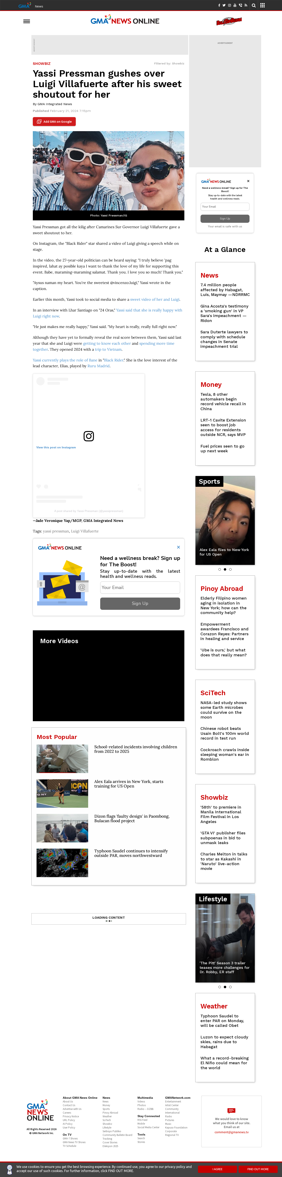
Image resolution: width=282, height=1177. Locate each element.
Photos (141, 1105)
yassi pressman (56, 531)
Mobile (141, 1123)
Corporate (171, 1131)
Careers (67, 1112)
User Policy (69, 1127)
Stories (141, 1142)
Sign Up (140, 603)
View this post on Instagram (56, 447)
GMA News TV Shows (74, 1142)
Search (141, 1138)
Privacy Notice (71, 1116)
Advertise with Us (72, 1109)
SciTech (107, 1120)
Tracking (107, 1138)
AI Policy (67, 1124)
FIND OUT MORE (258, 1169)
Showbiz (107, 1124)
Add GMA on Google (55, 121)
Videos (141, 1101)
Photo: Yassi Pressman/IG (108, 215)
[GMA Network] (25, 5)
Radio (168, 1116)
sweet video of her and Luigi (154, 299)
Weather (107, 1116)
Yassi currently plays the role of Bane (65, 360)
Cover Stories (110, 1142)
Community (172, 1109)
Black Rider (113, 360)
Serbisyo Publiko (112, 1131)
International (172, 1112)
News (39, 6)
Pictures (169, 1120)
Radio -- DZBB (145, 1109)
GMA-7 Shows (70, 1138)
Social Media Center (148, 1127)
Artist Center (172, 1105)
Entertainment (173, 1101)
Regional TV (172, 1135)
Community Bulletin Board (117, 1135)
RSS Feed (142, 1120)
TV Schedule (69, 1146)
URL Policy (69, 1120)
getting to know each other (107, 343)
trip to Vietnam (108, 349)
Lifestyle (107, 1127)
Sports (106, 1109)
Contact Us (69, 1105)
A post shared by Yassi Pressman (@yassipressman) (88, 511)
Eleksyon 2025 (110, 1146)
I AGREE (218, 1169)
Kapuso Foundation (176, 1127)
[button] (219, 569)
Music (168, 1124)
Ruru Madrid (99, 365)
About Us (68, 1101)
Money (106, 1105)
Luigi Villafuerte (85, 531)
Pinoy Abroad (110, 1112)
